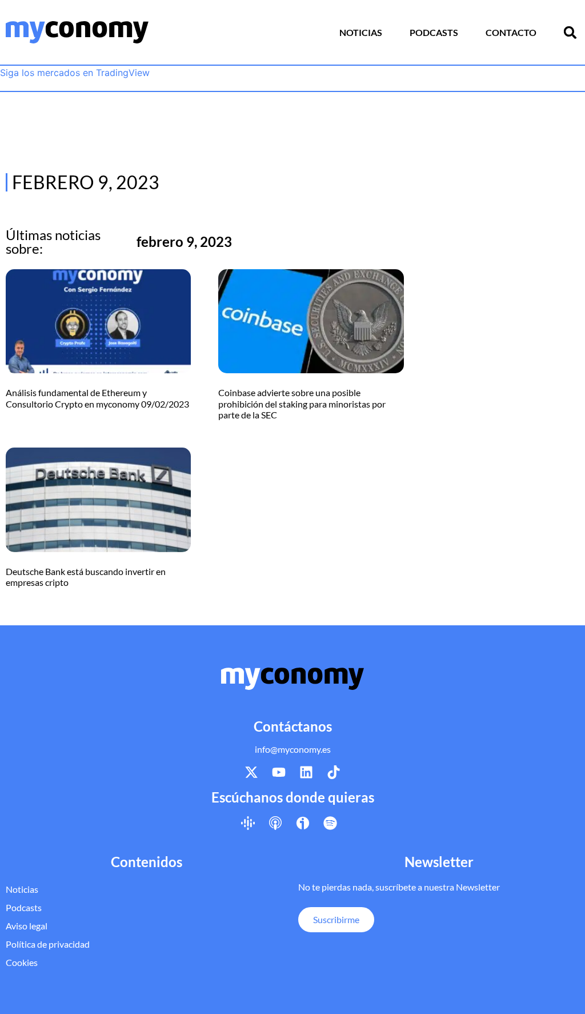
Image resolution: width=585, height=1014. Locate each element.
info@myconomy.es (293, 749)
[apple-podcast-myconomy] (275, 823)
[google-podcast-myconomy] (248, 823)
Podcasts (434, 32)
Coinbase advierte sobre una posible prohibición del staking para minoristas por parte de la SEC (302, 403)
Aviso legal (26, 925)
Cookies (22, 962)
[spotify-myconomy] (330, 823)
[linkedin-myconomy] (306, 772)
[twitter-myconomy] (251, 772)
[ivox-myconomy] (303, 823)
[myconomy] (77, 32)
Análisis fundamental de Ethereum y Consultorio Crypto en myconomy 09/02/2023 (97, 398)
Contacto (511, 32)
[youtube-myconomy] (279, 772)
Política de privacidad (48, 944)
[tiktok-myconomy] (333, 772)
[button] (570, 33)
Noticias (360, 32)
